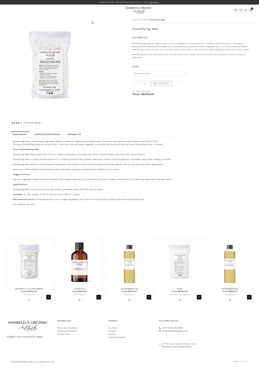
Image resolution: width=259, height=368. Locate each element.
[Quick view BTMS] (199, 297)
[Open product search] (235, 10)
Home (134, 20)
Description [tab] (19, 134)
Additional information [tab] (47, 134)
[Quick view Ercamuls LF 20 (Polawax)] (48, 297)
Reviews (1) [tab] (74, 134)
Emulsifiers (143, 20)
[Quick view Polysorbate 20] (149, 297)
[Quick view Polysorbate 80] (249, 297)
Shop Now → (154, 2)
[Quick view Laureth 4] (98, 297)
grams (135, 66)
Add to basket (161, 83)
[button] (92, 22)
